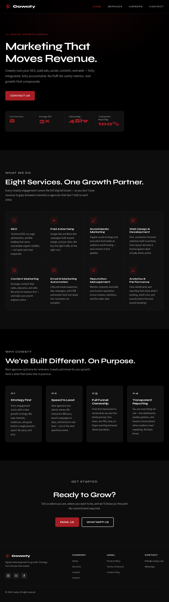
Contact (156, 6)
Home (96, 6)
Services (115, 6)
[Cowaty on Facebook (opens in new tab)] (24, 576)
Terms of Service (115, 566)
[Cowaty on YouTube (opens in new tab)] (16, 576)
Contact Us (20, 95)
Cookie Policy (113, 572)
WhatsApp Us (98, 522)
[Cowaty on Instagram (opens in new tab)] (8, 576)
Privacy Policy (113, 561)
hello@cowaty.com (154, 561)
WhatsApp (150, 566)
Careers (136, 6)
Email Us (67, 522)
